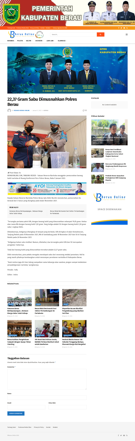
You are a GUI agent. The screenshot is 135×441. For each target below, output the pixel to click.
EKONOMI (38, 41)
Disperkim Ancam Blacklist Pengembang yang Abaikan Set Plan (73, 310)
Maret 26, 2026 (98, 143)
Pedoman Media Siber (22, 28)
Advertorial (13, 335)
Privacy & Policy (34, 28)
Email (9, 403)
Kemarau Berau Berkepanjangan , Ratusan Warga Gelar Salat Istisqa (17, 310)
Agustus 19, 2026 (13, 316)
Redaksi (48, 28)
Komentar (11, 367)
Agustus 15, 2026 (40, 316)
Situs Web (52, 403)
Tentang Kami (11, 28)
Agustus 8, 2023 (110, 169)
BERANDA (10, 41)
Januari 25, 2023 (110, 183)
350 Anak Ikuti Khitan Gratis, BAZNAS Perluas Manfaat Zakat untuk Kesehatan (47, 342)
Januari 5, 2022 (37, 110)
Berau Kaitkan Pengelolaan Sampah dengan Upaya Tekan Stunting (19, 342)
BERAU (46, 110)
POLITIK (20, 41)
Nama (9, 393)
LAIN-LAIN (50, 41)
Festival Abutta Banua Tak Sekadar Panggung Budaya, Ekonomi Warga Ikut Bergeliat (74, 342)
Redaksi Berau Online (22, 110)
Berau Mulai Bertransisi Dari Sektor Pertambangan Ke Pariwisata (45, 310)
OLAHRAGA (61, 41)
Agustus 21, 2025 (110, 159)
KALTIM (28, 41)
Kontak (42, 28)
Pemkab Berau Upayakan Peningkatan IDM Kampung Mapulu (115, 178)
